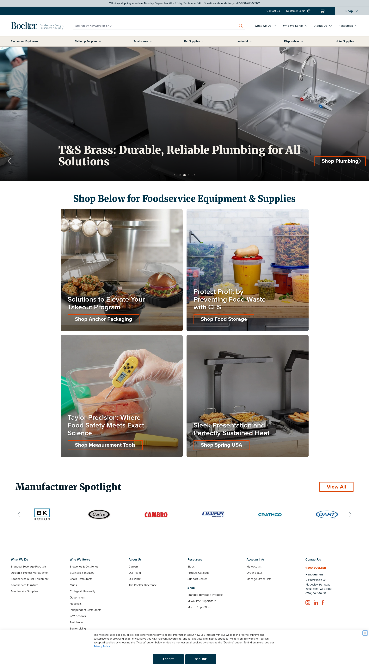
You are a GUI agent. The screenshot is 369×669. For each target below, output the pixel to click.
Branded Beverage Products (28, 566)
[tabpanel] (184, 114)
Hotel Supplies (345, 41)
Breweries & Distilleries (84, 566)
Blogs (191, 566)
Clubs (73, 585)
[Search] (240, 25)
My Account (254, 566)
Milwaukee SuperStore (202, 601)
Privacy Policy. (102, 646)
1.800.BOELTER (315, 567)
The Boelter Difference (143, 585)
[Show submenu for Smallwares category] (150, 41)
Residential (76, 622)
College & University (82, 591)
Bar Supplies (192, 41)
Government (77, 597)
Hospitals (76, 603)
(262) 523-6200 (315, 593)
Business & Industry (82, 572)
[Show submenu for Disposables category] (302, 41)
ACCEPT (168, 659)
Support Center (197, 579)
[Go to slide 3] (184, 175)
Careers (133, 566)
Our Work (135, 579)
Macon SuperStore (199, 607)
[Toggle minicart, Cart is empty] (322, 11)
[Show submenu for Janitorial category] (250, 41)
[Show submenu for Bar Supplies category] (202, 41)
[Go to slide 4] (189, 175)
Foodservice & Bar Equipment (29, 579)
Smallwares (140, 41)
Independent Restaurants (85, 610)
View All (336, 487)
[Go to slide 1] (175, 175)
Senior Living (78, 628)
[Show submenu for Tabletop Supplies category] (99, 41)
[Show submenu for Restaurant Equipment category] (41, 41)
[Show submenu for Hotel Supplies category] (356, 41)
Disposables (291, 41)
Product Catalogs (198, 572)
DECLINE (201, 659)
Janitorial (242, 41)
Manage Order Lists (259, 579)
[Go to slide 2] (180, 175)
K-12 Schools (78, 616)
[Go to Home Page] (37, 25)
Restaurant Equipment (25, 41)
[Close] (365, 633)
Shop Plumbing (312, 161)
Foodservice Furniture (24, 585)
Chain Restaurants (81, 579)
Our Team (135, 572)
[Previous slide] (9, 161)
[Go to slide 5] (194, 175)
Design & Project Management (30, 572)
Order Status (254, 572)
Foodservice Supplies (24, 591)
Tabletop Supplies (86, 41)
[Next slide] (359, 161)
